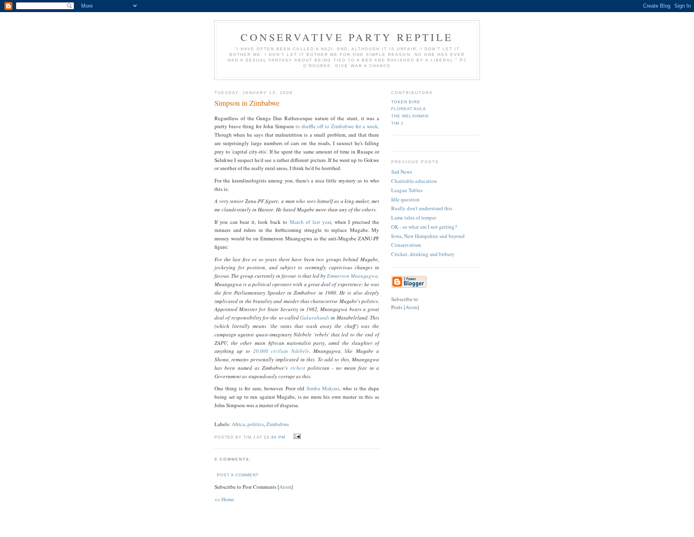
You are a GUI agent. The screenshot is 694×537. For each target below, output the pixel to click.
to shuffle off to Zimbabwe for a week (337, 126)
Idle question (405, 199)
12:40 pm (275, 437)
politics (255, 424)
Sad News (401, 171)
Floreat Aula (408, 109)
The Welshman (410, 116)
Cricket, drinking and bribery (423, 254)
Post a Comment (238, 475)
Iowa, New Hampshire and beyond (428, 236)
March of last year (310, 221)
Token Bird (405, 102)
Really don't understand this (421, 208)
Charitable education (414, 180)
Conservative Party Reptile (347, 37)
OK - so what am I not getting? (424, 226)
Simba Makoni (322, 388)
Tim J (397, 123)
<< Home (224, 499)
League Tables (407, 190)
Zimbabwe (277, 424)
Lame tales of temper (413, 217)
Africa (238, 424)
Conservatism (406, 244)
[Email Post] (296, 436)
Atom (285, 486)
